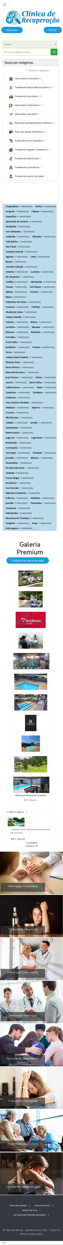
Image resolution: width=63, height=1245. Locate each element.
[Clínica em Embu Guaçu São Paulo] (30, 765)
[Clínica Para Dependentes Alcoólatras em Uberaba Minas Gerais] (31, 744)
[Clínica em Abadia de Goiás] (30, 579)
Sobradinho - (19, 241)
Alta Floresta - (19, 417)
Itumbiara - (17, 347)
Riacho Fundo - (19, 432)
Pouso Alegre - (19, 477)
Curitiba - (17, 281)
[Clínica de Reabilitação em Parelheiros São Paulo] (30, 703)
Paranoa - (17, 306)
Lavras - (16, 382)
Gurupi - (16, 286)
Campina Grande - (21, 251)
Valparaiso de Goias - (23, 301)
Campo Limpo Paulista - (24, 357)
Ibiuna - (16, 261)
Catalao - (17, 422)
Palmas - (42, 211)
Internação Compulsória (26, 105)
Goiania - (17, 271)
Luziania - (42, 271)
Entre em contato (18, 1205)
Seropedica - (18, 462)
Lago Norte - (43, 437)
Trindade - (44, 452)
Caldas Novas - (20, 387)
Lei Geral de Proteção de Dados (29, 1215)
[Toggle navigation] (4, 4)
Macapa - (43, 327)
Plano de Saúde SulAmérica (28, 131)
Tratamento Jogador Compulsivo (31, 149)
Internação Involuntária (26, 78)
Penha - (45, 206)
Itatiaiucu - (17, 407)
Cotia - (40, 256)
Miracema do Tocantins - (24, 518)
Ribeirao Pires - (20, 362)
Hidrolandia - (19, 513)
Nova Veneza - (19, 367)
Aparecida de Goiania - (24, 221)
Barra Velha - (43, 382)
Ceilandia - (17, 236)
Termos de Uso (29, 1210)
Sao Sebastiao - (20, 231)
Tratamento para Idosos (26, 167)
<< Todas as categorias (38, 70)
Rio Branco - (18, 482)
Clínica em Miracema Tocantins (30, 795)
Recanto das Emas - (22, 467)
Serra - (15, 352)
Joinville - (16, 503)
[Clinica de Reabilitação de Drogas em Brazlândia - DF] (30, 682)
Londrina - (17, 327)
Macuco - (42, 457)
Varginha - (17, 523)
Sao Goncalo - (19, 487)
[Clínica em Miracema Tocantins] (31, 784)
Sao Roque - (42, 286)
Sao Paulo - (18, 246)
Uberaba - (43, 236)
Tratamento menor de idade (29, 176)
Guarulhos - (18, 216)
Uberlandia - (43, 281)
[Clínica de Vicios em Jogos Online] (30, 641)
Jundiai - (41, 422)
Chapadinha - (19, 206)
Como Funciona (42, 1205)
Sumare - (17, 321)
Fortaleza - (44, 392)
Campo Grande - (20, 316)
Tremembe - (42, 503)
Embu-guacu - (19, 528)
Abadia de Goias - (21, 311)
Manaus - (17, 332)
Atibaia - (16, 291)
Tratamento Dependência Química (32, 87)
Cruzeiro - (41, 291)
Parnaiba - (17, 337)
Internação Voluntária (25, 113)
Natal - (46, 387)
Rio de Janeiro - (20, 276)
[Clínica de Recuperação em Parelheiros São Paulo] (31, 600)
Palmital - (43, 306)
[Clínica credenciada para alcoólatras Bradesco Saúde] (31, 620)
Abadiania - (18, 226)
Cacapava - (18, 508)
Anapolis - (17, 211)
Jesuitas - (17, 457)
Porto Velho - (19, 342)
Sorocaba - (18, 452)
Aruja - (41, 523)
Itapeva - (43, 407)
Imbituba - (42, 497)
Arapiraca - (18, 397)
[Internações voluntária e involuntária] (30, 723)
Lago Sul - (17, 437)
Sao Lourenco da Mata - (24, 402)
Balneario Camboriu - (23, 492)
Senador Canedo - (21, 266)
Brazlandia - (18, 442)
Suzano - (43, 347)
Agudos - (16, 256)
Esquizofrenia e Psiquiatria (28, 140)
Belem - (41, 321)
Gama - (45, 377)
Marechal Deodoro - (22, 372)
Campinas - (18, 392)
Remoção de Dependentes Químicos (33, 122)
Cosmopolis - (19, 447)
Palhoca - (17, 497)
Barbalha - (42, 332)
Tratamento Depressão (26, 158)
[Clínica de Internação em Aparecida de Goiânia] (31, 661)
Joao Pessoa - (19, 377)
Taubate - (17, 472)
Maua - (16, 296)
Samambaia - (19, 427)
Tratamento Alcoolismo (26, 96)
